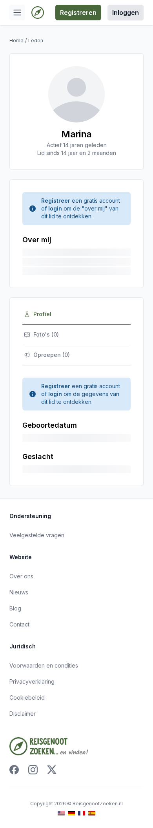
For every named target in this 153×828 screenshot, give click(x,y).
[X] (51, 769)
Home (16, 40)
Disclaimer (22, 713)
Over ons (21, 576)
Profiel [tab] (42, 314)
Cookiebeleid (27, 697)
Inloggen (125, 12)
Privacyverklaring (32, 681)
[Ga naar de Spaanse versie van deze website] (91, 813)
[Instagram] (33, 769)
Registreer (55, 200)
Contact (19, 624)
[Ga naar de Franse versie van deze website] (81, 813)
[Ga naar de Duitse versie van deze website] (71, 813)
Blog (15, 608)
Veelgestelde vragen (36, 535)
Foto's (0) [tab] (46, 334)
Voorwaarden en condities (43, 665)
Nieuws (18, 592)
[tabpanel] (76, 425)
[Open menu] (17, 12)
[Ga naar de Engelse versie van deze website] (61, 813)
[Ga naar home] (37, 12)
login (55, 208)
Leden (35, 40)
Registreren (78, 12)
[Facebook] (14, 769)
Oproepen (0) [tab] (51, 354)
